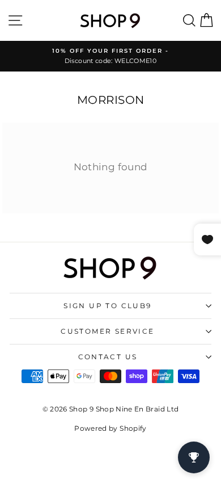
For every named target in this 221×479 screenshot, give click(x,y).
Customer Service (107, 331)
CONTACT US (108, 356)
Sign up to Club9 (107, 305)
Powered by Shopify (110, 428)
